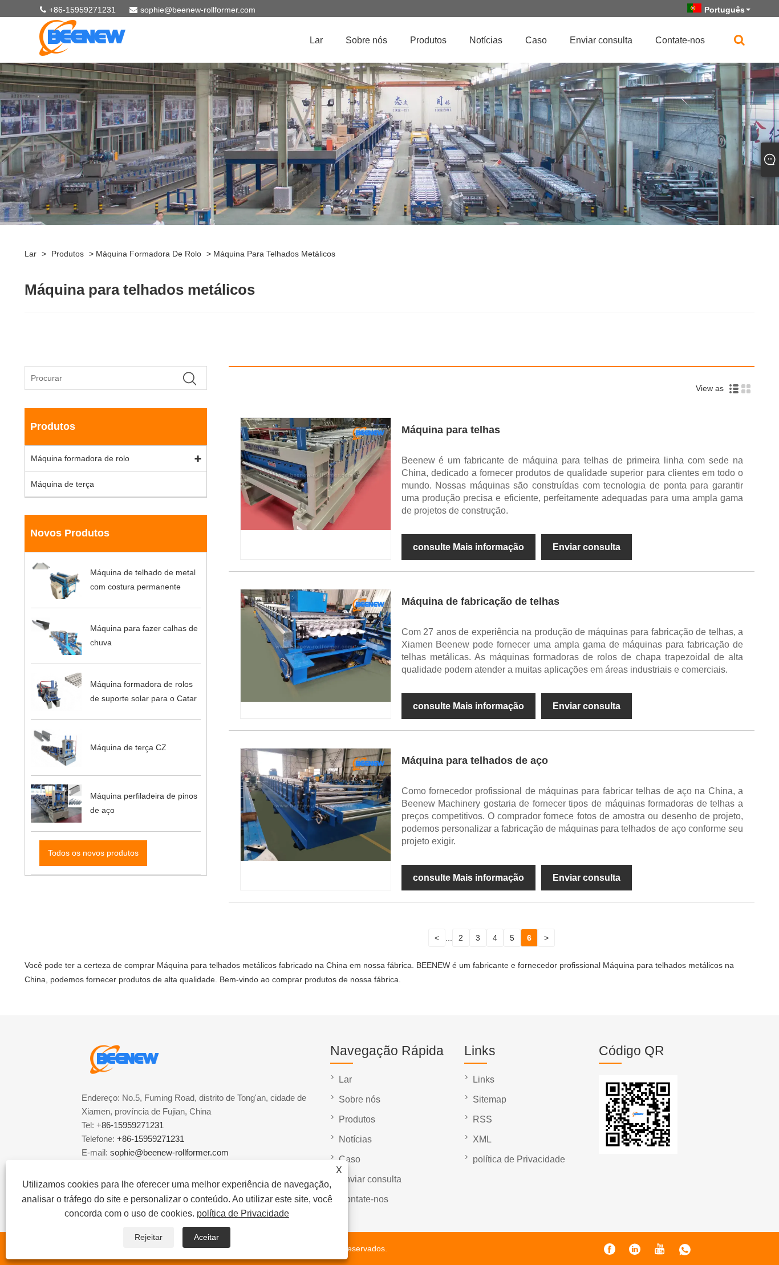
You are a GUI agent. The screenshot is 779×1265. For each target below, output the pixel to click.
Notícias (485, 40)
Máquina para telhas (450, 430)
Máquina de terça (62, 484)
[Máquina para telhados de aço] (315, 858)
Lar (316, 40)
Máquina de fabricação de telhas (480, 601)
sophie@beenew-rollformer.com (197, 9)
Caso (536, 40)
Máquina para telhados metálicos (274, 253)
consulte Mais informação (468, 547)
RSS (482, 1119)
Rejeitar (149, 1237)
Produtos (428, 40)
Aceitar (206, 1237)
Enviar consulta (601, 40)
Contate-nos (680, 40)
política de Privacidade (243, 1213)
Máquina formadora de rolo (148, 253)
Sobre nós (366, 40)
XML (482, 1139)
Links (483, 1079)
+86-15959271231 (82, 9)
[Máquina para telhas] (315, 527)
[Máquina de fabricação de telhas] (315, 698)
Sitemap (489, 1099)
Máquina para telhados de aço (474, 760)
